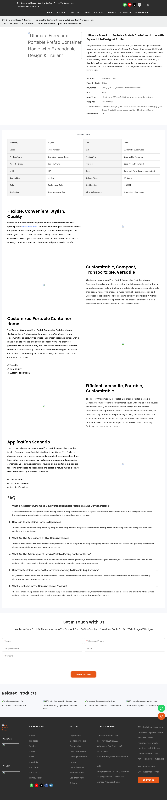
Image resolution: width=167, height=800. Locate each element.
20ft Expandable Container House (80, 20)
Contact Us (34, 772)
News (31, 756)
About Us (33, 762)
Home (32, 735)
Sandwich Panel (77, 777)
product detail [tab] (83, 134)
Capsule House (77, 767)
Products (28, 20)
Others (73, 783)
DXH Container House (11, 20)
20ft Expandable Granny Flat (14, 705)
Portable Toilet (77, 772)
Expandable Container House (49, 20)
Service (32, 746)
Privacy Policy (35, 777)
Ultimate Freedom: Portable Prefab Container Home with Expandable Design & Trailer (43, 23)
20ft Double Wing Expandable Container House (60, 707)
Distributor (34, 767)
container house (29, 226)
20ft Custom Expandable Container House (144, 705)
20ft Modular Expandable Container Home (103, 705)
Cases (32, 751)
